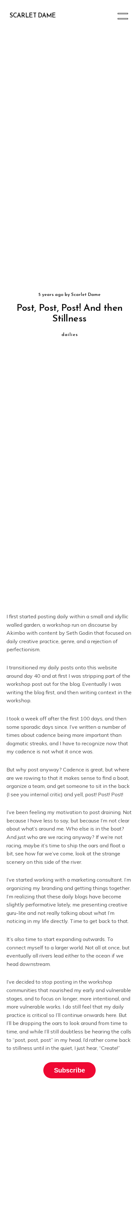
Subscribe (69, 1070)
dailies (69, 334)
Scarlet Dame (33, 16)
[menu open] (122, 16)
